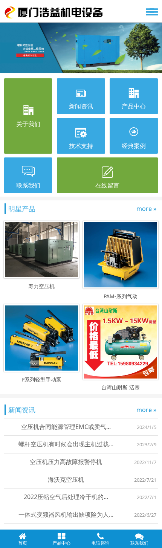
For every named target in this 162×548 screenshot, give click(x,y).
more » (146, 209)
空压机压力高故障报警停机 (66, 462)
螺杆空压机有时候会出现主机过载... (65, 444)
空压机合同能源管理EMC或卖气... (66, 427)
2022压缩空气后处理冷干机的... (66, 497)
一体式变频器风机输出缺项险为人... (65, 514)
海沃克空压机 (66, 479)
